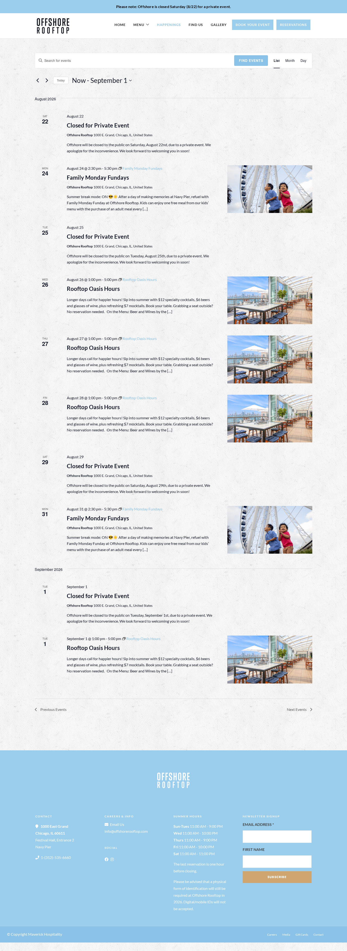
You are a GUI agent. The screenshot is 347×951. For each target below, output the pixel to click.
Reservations (293, 25)
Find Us (196, 25)
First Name (254, 849)
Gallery (219, 25)
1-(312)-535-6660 (56, 857)
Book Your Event (253, 25)
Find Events (251, 60)
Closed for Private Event (98, 125)
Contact (318, 934)
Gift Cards (302, 934)
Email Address (258, 824)
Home (120, 25)
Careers (272, 934)
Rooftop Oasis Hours (93, 288)
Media (286, 934)
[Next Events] (47, 80)
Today (61, 80)
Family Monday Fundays (98, 177)
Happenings (169, 25)
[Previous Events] (37, 80)
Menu (138, 25)
